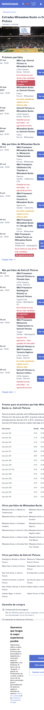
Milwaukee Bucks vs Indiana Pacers (15, 571)
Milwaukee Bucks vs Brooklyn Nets (15, 599)
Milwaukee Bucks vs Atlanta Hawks (15, 592)
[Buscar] (23, 4)
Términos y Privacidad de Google (15, 700)
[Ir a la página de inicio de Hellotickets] (10, 4)
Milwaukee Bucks (9, 12)
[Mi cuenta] (41, 4)
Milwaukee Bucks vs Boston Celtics (15, 585)
